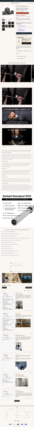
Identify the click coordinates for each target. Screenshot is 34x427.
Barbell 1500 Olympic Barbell (9, 296)
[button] (2, 3)
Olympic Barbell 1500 (21, 25)
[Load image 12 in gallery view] (9, 26)
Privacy (27, 415)
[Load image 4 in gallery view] (9, 20)
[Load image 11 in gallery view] (6, 26)
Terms (27, 413)
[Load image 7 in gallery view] (6, 23)
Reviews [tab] (4, 285)
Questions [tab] (9, 285)
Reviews (7, 415)
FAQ (17, 413)
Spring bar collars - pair (22, 29)
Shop (7, 411)
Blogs (17, 411)
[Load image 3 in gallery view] (6, 20)
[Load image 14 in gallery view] (3, 29)
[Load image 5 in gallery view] (12, 20)
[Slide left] (15, 85)
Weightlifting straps (21, 30)
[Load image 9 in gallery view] (12, 23)
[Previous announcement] (2, 1)
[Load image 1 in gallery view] (3, 20)
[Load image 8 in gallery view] (9, 23)
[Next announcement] (32, 1)
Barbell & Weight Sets (22, 5)
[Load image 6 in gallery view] (3, 23)
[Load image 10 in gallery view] (3, 26)
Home (17, 5)
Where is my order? (27, 417)
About (7, 417)
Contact (17, 417)
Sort (24, 290)
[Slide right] (19, 85)
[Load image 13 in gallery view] (12, 26)
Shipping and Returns (27, 411)
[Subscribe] (23, 409)
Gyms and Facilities (17, 415)
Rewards (7, 413)
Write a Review (29, 287)
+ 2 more (26, 385)
